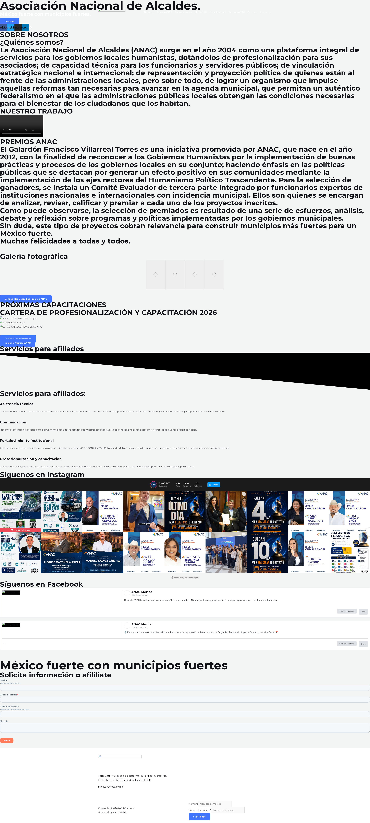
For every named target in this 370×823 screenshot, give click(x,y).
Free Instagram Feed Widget (186, 577)
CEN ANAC (201, 12)
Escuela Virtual (218, 12)
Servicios (252, 12)
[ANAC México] (111, 12)
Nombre (193, 803)
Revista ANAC (164, 12)
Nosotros (149, 12)
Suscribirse (199, 816)
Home (137, 12)
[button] (185, 331)
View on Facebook (346, 611)
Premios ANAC (237, 12)
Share (363, 612)
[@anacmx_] (153, 485)
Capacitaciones (183, 12)
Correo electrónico (200, 810)
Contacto (265, 12)
